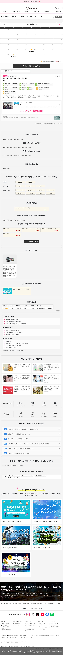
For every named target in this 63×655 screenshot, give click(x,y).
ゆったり (30, 190)
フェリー (26, 11)
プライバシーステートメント (33, 635)
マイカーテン (50, 190)
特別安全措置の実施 (6, 629)
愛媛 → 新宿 (6, 147)
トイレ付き (30, 193)
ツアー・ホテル (16, 11)
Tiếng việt (24, 642)
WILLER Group (5, 646)
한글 (8, 642)
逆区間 (59, 16)
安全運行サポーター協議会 (16, 465)
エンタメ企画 (58, 11)
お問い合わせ (5, 637)
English (3, 642)
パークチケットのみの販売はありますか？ (18, 439)
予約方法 (6, 414)
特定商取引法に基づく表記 (46, 635)
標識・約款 (22, 635)
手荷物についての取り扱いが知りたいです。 (19, 453)
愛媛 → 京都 (6, 139)
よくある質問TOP (54, 623)
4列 (40, 186)
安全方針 (4, 628)
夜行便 (30, 182)
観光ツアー (36, 11)
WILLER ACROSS (30, 646)
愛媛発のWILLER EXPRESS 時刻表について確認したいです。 (23, 429)
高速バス (5, 11)
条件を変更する (31, 66)
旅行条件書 (16, 635)
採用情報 (10, 635)
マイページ (16, 625)
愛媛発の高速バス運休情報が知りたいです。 (19, 434)
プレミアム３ (17, 104)
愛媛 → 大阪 (13, 139)
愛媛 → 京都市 (13, 147)
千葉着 (8, 168)
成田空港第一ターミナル (14, 476)
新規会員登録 (17, 623)
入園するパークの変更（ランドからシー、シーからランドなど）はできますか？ (28, 443)
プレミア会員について (31, 626)
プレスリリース (5, 625)
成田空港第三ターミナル (40, 476)
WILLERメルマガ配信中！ (31, 630)
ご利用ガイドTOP (42, 623)
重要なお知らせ (5, 623)
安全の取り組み (5, 626)
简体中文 (18, 642)
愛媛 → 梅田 (21, 147)
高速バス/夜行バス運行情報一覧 (31, 1)
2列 (20, 186)
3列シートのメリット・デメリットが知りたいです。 (21, 448)
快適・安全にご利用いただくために (43, 628)
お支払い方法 (8, 403)
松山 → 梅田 (21, 155)
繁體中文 (12, 642)
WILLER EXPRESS (14, 646)
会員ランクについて (31, 627)
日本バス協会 (5, 465)
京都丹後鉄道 (47, 11)
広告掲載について (13, 637)
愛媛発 (4, 168)
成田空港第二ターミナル (27, 476)
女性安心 (20, 193)
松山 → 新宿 (6, 155)
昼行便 (20, 182)
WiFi (40, 193)
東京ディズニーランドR (13, 477)
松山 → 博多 (28, 155)
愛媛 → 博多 (28, 147)
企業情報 (4, 635)
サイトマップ (56, 635)
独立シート (20, 190)
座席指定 (40, 190)
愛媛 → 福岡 (20, 139)
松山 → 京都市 (13, 155)
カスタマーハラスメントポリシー (26, 637)
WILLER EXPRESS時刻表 (43, 626)
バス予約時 (53, 625)
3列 (30, 186)
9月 (59, 24)
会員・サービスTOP (31, 623)
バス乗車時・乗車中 (55, 626)
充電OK (51, 193)
